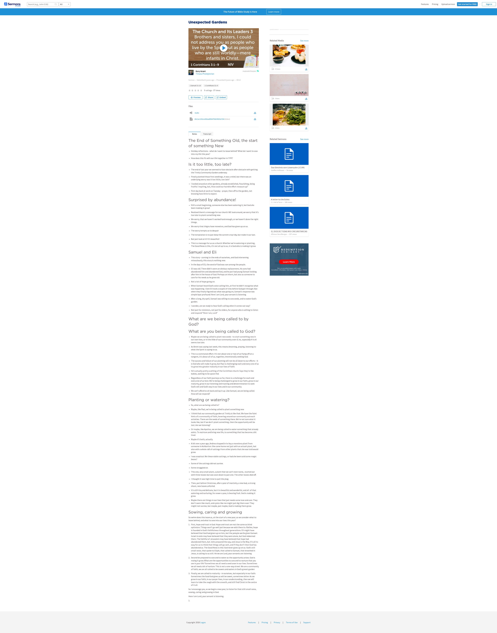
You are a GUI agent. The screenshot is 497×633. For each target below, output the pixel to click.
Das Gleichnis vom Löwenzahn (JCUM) (288, 167)
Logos (203, 622)
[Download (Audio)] (255, 113)
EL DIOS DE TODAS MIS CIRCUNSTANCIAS (289, 231)
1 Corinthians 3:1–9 (211, 85)
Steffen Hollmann (277, 170)
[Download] (306, 69)
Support (307, 622)
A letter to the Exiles (280, 199)
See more (304, 40)
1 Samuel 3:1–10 (195, 85)
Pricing (435, 4)
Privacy (277, 622)
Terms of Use (292, 622)
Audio (197, 113)
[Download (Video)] (255, 119)
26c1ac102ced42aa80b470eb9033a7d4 (212, 119)
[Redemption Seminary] (289, 259)
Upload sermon (448, 4)
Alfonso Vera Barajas (279, 234)
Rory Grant (201, 71)
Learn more (273, 11)
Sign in (489, 4)
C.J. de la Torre (276, 202)
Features (425, 4)
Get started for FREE (467, 4)
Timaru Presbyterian (205, 73)
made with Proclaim (249, 71)
